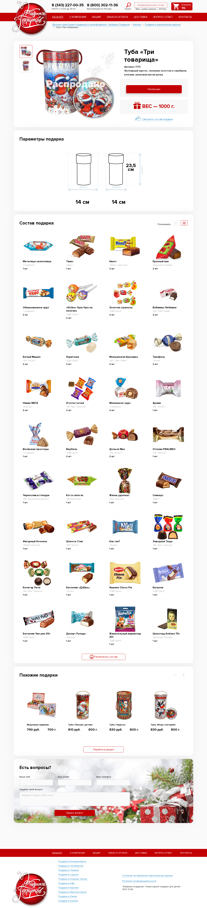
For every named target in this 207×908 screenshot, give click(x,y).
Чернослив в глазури (36, 495)
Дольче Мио (117, 449)
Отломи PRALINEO (164, 449)
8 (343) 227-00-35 (68, 5)
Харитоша (72, 357)
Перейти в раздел (103, 749)
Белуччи (158, 587)
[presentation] (176, 675)
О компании (78, 17)
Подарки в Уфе (66, 883)
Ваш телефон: (104, 776)
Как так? (114, 541)
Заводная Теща (162, 541)
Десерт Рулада (76, 633)
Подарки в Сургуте (68, 874)
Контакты (185, 17)
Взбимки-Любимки (164, 307)
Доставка (140, 17)
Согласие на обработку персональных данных (147, 875)
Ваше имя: (25, 776)
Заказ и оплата (117, 17)
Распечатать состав (105, 656)
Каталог (58, 17)
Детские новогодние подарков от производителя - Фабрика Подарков (91, 24)
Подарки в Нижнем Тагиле (72, 879)
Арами (157, 403)
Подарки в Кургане (68, 887)
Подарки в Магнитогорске (72, 892)
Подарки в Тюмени (68, 870)
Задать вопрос (74, 812)
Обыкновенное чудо (36, 307)
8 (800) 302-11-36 (102, 5)
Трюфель (159, 357)
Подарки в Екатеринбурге (72, 861)
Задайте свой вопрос (31, 789)
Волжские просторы (36, 449)
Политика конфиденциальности (139, 881)
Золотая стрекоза (120, 307)
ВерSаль (71, 449)
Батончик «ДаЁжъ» (78, 587)
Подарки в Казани (68, 900)
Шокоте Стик (74, 541)
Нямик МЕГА (30, 403)
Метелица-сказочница (37, 261)
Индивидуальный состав (151, 5)
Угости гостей (75, 403)
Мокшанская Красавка (123, 357)
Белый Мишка (31, 357)
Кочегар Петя (31, 587)
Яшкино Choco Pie (120, 587)
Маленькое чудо (120, 403)
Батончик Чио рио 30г (36, 633)
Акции (96, 17)
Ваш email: (64, 776)
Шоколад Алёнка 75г (166, 633)
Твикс (69, 261)
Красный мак (161, 261)
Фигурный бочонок (35, 541)
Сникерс (158, 495)
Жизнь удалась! (119, 495)
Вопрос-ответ (163, 17)
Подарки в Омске (67, 896)
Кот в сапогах (74, 495)
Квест (113, 261)
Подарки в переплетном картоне (163, 24)
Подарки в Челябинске (70, 865)
